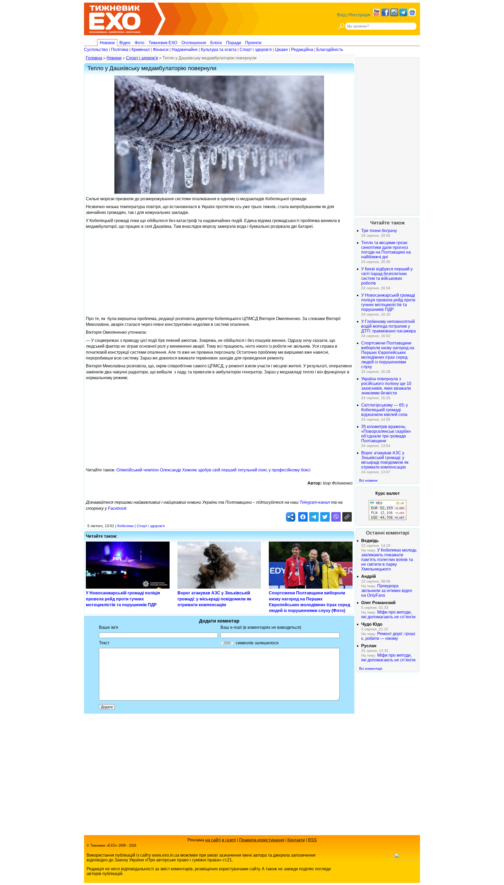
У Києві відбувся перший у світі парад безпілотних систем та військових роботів (387, 276)
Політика (119, 49)
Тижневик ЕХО (163, 42)
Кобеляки (125, 526)
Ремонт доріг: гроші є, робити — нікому (388, 636)
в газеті (229, 840)
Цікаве (281, 49)
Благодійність (329, 49)
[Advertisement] (219, 268)
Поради (233, 42)
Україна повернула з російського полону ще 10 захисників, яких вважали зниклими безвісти (386, 386)
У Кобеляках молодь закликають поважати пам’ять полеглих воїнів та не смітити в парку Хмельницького (389, 559)
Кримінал (141, 49)
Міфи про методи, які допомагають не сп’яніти (388, 614)
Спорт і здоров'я (256, 49)
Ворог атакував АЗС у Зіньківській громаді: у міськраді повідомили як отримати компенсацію (214, 599)
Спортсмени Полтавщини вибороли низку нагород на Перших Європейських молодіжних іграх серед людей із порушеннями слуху (387, 355)
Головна (94, 58)
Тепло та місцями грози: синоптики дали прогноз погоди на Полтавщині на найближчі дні (386, 249)
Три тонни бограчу (379, 230)
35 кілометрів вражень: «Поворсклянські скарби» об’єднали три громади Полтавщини (386, 433)
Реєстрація (359, 15)
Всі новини (368, 480)
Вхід (341, 15)
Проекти (253, 42)
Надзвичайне (185, 49)
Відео (124, 42)
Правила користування (261, 840)
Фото (139, 42)
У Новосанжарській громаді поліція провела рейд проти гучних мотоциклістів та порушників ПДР (123, 599)
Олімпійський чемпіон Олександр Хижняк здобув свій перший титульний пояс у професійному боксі (213, 470)
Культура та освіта (219, 49)
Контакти (296, 840)
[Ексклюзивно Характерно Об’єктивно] (114, 18)
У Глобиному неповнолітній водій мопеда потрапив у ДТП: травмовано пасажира (388, 326)
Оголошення (193, 42)
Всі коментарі (370, 668)
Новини (107, 42)
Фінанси (161, 49)
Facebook (117, 508)
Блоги (216, 42)
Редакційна (302, 49)
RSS (312, 840)
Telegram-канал (315, 502)
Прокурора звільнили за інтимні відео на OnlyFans (386, 591)
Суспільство (96, 49)
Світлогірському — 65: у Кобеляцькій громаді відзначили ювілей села (384, 410)
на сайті (213, 840)
